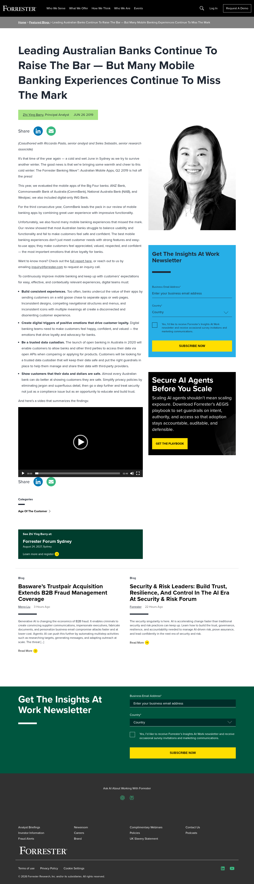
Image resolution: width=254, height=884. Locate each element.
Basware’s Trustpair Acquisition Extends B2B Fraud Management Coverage (62, 592)
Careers (79, 833)
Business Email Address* (166, 287)
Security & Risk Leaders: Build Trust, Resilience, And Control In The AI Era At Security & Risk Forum (179, 592)
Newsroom (81, 827)
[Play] (23, 473)
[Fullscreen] (138, 473)
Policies (135, 833)
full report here (81, 261)
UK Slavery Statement (144, 838)
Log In (214, 8)
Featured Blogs (39, 22)
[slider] (77, 473)
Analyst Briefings (29, 827)
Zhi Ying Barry (33, 114)
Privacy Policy (49, 868)
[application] (80, 442)
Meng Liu (24, 607)
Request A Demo (237, 8)
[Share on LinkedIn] (38, 131)
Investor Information (31, 833)
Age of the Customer (32, 511)
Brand (78, 838)
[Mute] (132, 473)
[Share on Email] (51, 131)
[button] (80, 442)
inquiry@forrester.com (47, 267)
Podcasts (191, 833)
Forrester (136, 607)
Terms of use (26, 868)
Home (22, 22)
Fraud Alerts (26, 838)
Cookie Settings (74, 868)
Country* (157, 306)
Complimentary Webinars (146, 827)
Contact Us (193, 827)
